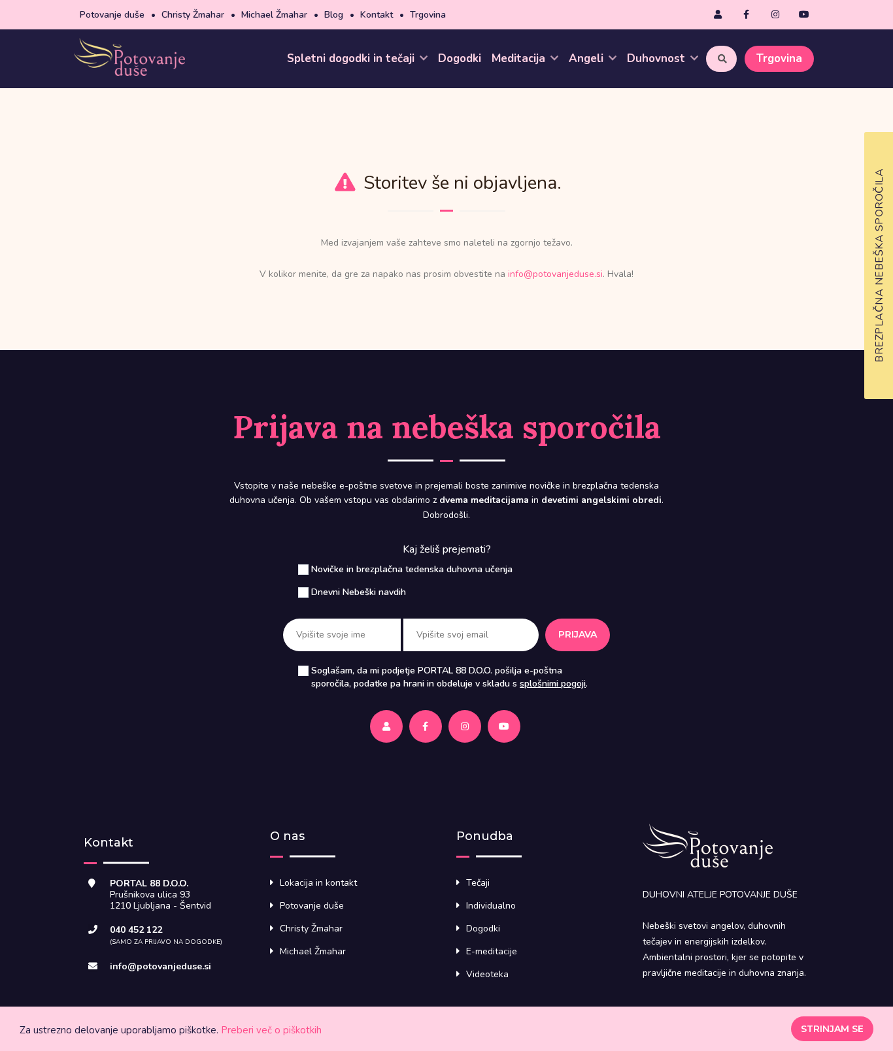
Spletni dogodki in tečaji (352, 58)
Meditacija (520, 58)
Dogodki (459, 58)
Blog (333, 14)
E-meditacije (491, 951)
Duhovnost (657, 58)
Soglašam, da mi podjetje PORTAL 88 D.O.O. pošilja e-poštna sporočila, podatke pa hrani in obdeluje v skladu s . (449, 677)
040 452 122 (136, 930)
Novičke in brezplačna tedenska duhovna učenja (412, 569)
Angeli (588, 58)
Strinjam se (832, 1029)
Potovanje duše (112, 14)
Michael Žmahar (274, 14)
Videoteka (487, 974)
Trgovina (428, 14)
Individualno (491, 905)
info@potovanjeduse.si (555, 274)
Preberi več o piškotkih (271, 1030)
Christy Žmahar (192, 14)
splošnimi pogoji (553, 683)
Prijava (577, 634)
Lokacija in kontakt (318, 883)
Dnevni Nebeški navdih (358, 592)
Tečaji (478, 883)
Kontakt (376, 14)
